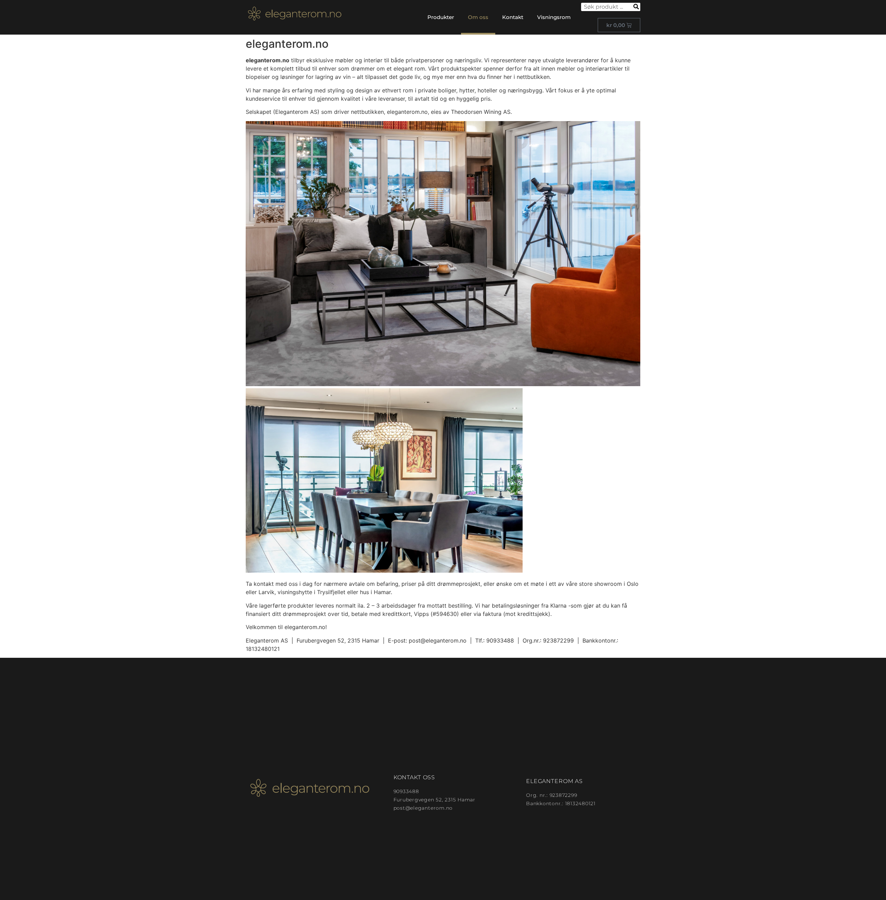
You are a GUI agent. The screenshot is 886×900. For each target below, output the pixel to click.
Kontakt (512, 17)
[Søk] (636, 7)
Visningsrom (554, 17)
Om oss (478, 17)
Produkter (440, 17)
